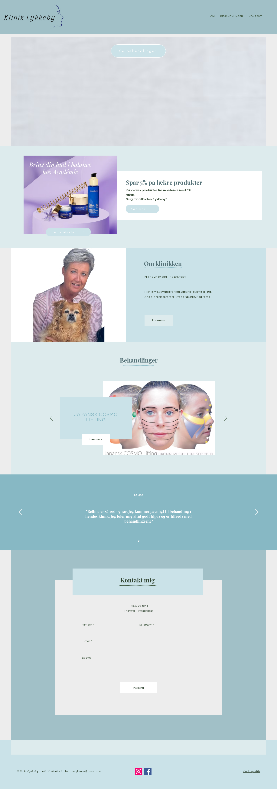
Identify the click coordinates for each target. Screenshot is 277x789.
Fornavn (87, 624)
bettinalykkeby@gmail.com (83, 771)
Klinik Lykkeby (27, 771)
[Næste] (225, 418)
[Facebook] (148, 771)
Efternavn (145, 624)
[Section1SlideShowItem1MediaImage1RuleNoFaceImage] (138, 541)
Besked (87, 657)
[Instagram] (138, 771)
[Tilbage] (51, 418)
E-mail (86, 641)
